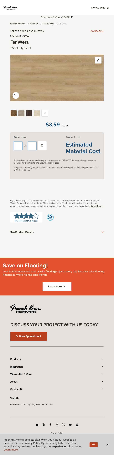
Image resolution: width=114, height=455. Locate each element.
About (13, 381)
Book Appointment (30, 336)
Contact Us (16, 389)
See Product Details (22, 232)
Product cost (73, 137)
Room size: (20, 137)
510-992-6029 (98, 8)
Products (34, 24)
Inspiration (16, 366)
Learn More (55, 286)
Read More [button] (97, 206)
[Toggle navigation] (108, 7)
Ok (93, 445)
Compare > (97, 31)
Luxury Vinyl (48, 24)
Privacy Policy (57, 433)
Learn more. (11, 449)
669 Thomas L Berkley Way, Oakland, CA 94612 (31, 404)
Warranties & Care (21, 374)
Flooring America (17, 24)
